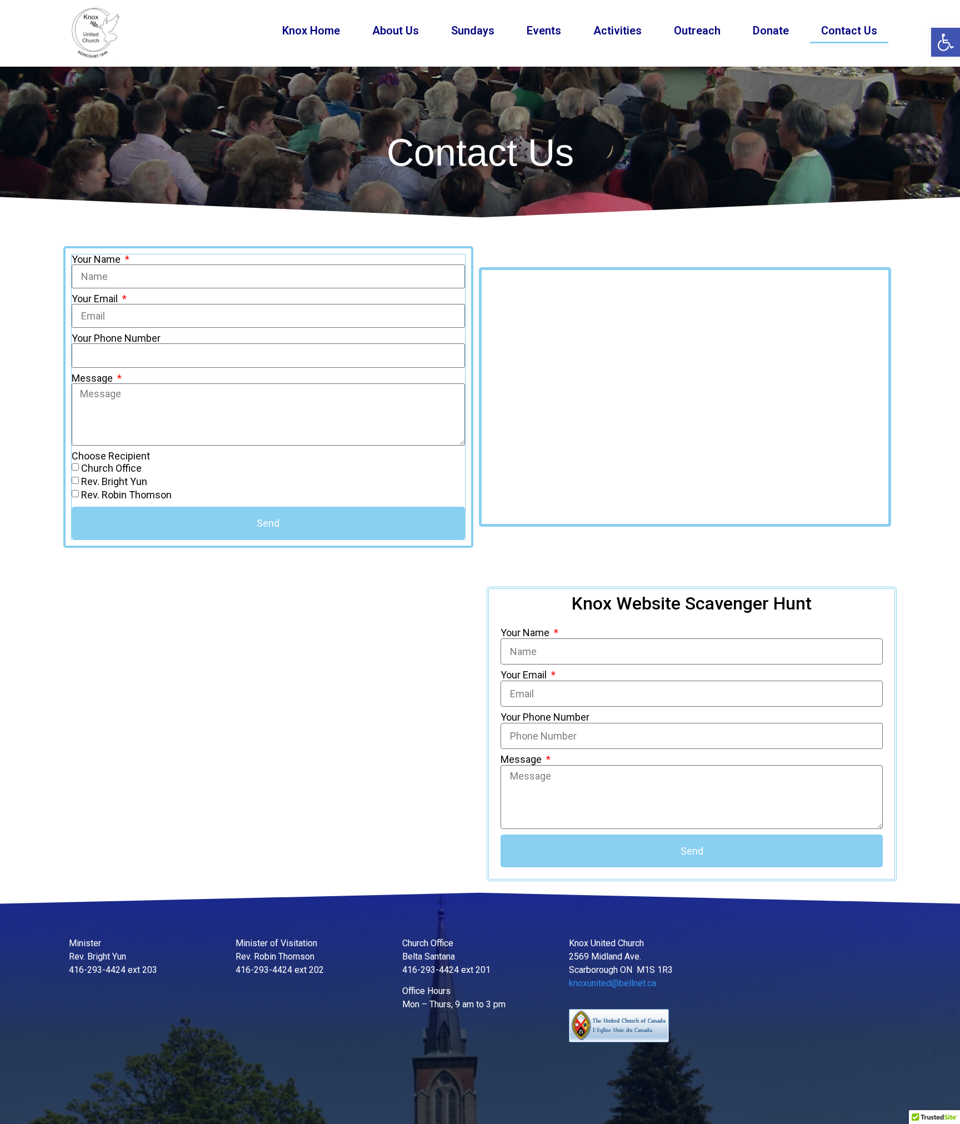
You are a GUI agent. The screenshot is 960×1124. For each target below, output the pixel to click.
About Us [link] (395, 30)
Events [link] (544, 30)
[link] (945, 42)
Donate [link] (771, 30)
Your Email (96, 299)
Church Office (111, 468)
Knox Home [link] (311, 30)
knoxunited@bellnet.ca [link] (612, 983)
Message (93, 378)
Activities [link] (617, 30)
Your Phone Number (116, 338)
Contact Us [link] (849, 30)
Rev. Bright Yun (114, 481)
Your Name (97, 259)
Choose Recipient (111, 456)
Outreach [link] (697, 30)
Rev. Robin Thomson (126, 495)
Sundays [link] (472, 30)
